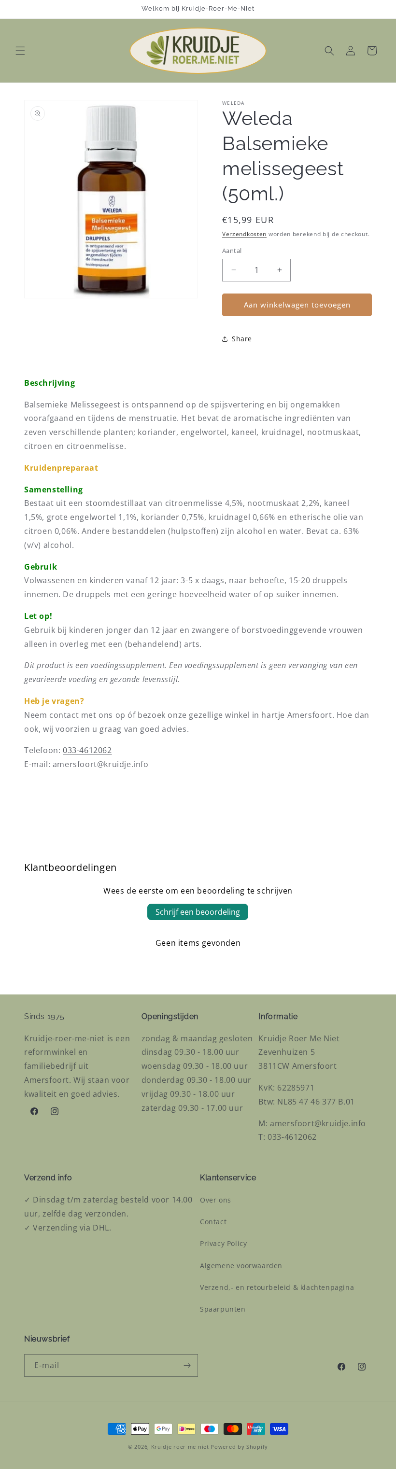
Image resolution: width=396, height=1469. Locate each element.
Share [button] (242, 338)
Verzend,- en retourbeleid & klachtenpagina (277, 1287)
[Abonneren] (187, 1365)
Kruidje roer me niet (180, 1446)
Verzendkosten (244, 234)
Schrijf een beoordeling (198, 912)
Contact (213, 1221)
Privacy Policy (223, 1243)
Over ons (215, 1199)
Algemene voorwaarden (241, 1265)
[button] (20, 50)
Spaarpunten (223, 1309)
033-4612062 (87, 750)
